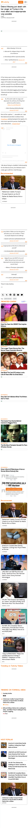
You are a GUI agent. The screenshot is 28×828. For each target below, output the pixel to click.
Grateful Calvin (6, 605)
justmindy (4, 201)
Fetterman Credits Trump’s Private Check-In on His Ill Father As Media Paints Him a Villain (14, 521)
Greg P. (2, 16)
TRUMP (14, 298)
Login (20, 2)
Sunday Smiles (7, 693)
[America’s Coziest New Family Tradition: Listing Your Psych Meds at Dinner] (14, 536)
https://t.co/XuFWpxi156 (14, 105)
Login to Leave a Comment (14, 489)
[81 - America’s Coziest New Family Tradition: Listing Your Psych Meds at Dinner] (4, 745)
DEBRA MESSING (7, 298)
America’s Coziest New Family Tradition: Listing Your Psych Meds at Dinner (14, 547)
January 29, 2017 (14, 110)
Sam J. (3, 633)
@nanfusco (4, 119)
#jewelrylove (16, 124)
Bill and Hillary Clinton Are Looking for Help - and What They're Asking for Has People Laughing (14, 709)
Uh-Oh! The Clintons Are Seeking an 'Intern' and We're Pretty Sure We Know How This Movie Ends (13, 601)
